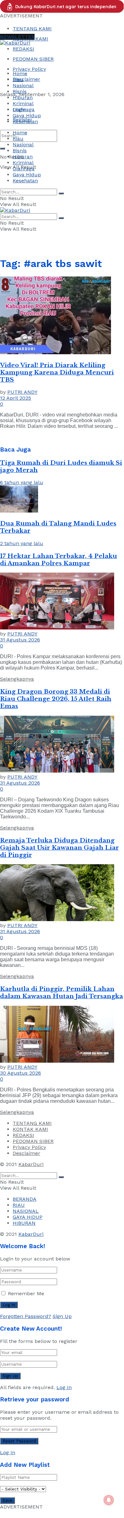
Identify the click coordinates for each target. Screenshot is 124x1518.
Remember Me (26, 1293)
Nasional (23, 85)
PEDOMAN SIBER (33, 59)
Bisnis (20, 91)
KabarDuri (30, 1164)
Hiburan (23, 97)
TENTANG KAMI (32, 29)
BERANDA (24, 1199)
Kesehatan (25, 121)
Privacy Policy (29, 69)
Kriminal (23, 103)
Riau (18, 79)
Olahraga (24, 109)
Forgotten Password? (25, 1316)
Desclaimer (26, 79)
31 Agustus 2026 (20, 640)
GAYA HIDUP (27, 1217)
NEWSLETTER (17, 37)
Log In (64, 1387)
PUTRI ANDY (22, 392)
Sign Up (62, 1316)
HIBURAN (24, 1223)
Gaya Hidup (27, 115)
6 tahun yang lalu (21, 482)
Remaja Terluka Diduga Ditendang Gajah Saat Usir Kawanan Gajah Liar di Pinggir (59, 848)
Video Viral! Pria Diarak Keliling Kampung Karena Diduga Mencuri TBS (57, 372)
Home (20, 73)
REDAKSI (23, 49)
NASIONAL (26, 1211)
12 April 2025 (15, 398)
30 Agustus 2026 (20, 1073)
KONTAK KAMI (30, 1129)
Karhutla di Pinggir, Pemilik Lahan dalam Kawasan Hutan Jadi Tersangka (61, 992)
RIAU (19, 1205)
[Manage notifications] (109, 1500)
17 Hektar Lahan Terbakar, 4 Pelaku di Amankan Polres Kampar (58, 559)
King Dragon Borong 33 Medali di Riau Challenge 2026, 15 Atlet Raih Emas (55, 699)
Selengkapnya (17, 679)
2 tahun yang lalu (21, 543)
